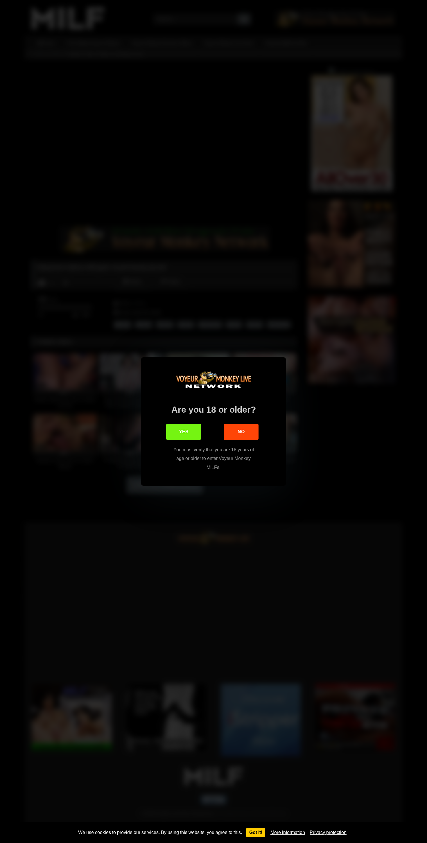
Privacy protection (328, 832)
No (241, 431)
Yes (184, 431)
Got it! (255, 832)
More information (287, 832)
